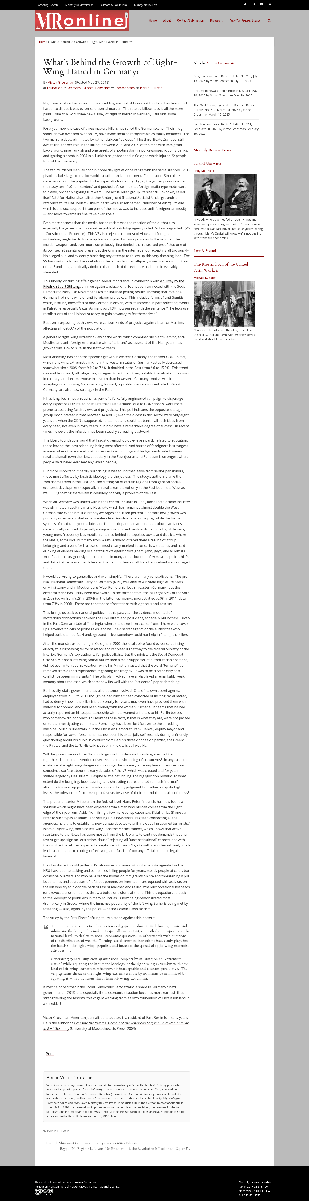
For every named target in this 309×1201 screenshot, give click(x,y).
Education (54, 88)
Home (153, 20)
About (167, 20)
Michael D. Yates (205, 278)
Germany (74, 88)
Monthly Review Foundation (256, 1182)
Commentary (125, 88)
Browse (215, 20)
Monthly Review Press (79, 5)
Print (50, 1053)
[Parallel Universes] (225, 195)
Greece (88, 88)
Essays (245, 20)
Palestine (102, 88)
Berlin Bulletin (151, 88)
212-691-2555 (252, 1195)
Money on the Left (145, 5)
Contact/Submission (190, 20)
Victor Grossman (61, 82)
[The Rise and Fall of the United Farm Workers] (224, 304)
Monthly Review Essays (212, 150)
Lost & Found (205, 250)
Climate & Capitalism (114, 5)
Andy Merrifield (204, 171)
